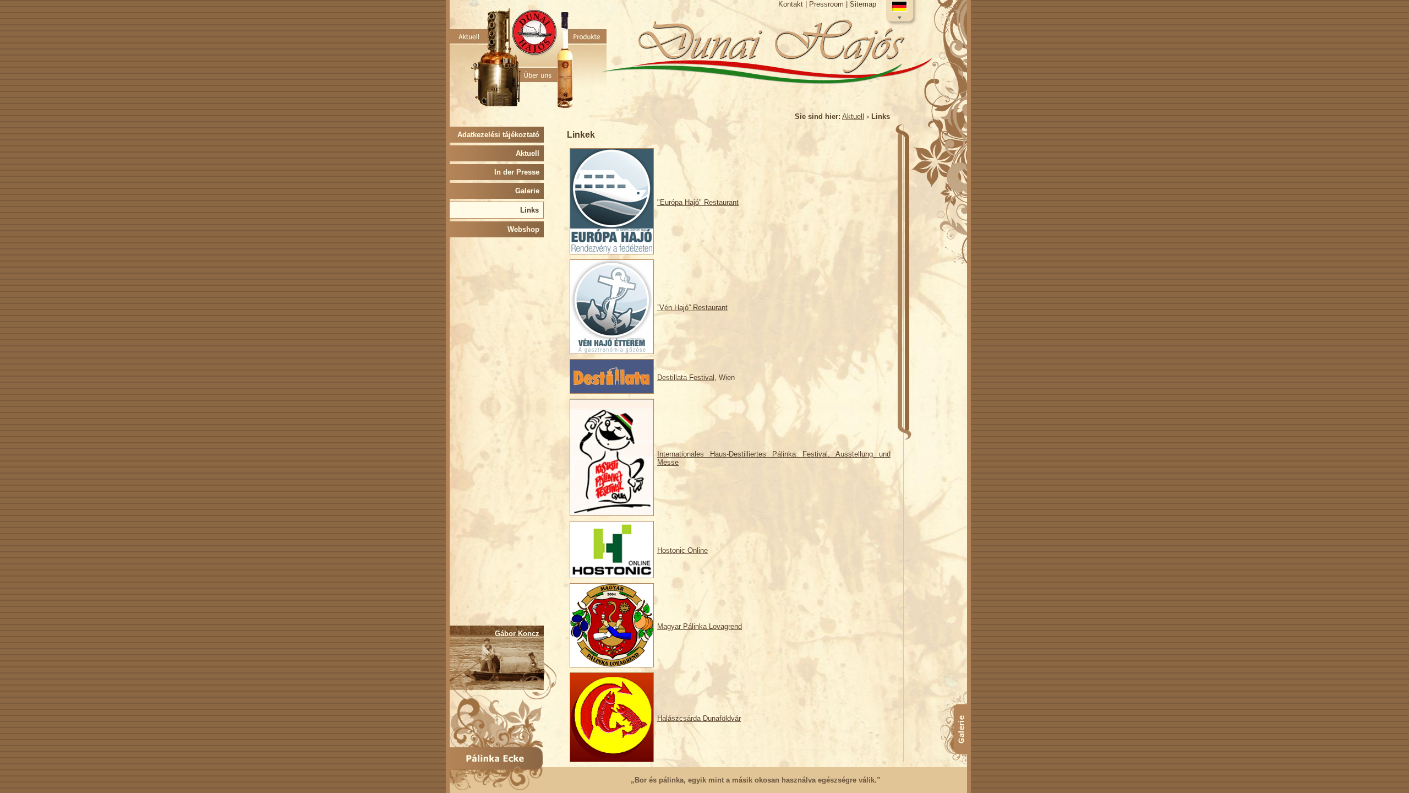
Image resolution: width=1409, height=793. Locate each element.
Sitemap (863, 4)
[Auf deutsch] (900, 12)
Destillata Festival (685, 377)
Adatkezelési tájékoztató (500, 135)
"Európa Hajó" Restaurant (698, 202)
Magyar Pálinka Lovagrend (699, 626)
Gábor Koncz (519, 633)
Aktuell (853, 116)
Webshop (525, 229)
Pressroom (826, 4)
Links (531, 210)
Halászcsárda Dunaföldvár (699, 718)
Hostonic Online (682, 550)
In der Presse (519, 172)
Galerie (529, 191)
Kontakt (790, 4)
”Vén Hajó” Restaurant (692, 307)
